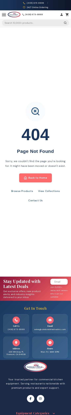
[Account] (61, 14)
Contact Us (35, 200)
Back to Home (37, 177)
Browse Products (22, 191)
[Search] (65, 23)
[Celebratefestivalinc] (35, 372)
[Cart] (67, 14)
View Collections (49, 191)
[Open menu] (4, 14)
